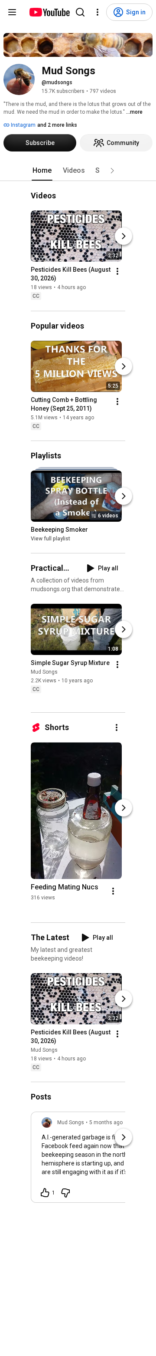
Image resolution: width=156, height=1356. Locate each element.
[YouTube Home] (49, 12)
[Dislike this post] (65, 1193)
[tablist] (78, 170)
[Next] (123, 236)
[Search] (80, 12)
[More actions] (117, 271)
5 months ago (106, 1122)
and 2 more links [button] (57, 125)
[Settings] (97, 12)
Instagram (23, 125)
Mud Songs (44, 672)
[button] (112, 170)
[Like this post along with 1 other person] (45, 1193)
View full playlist (50, 539)
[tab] (42, 170)
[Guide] (12, 12)
